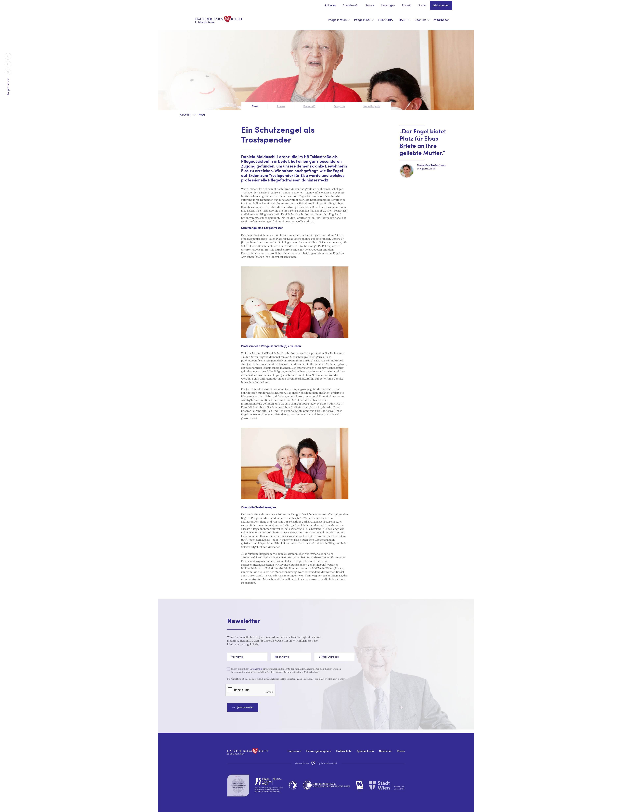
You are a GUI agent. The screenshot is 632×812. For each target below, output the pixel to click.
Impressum (294, 751)
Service (369, 5)
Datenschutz (256, 669)
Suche (422, 5)
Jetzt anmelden (245, 707)
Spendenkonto (365, 751)
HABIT (403, 20)
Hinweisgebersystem (318, 751)
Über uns (420, 20)
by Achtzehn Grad (327, 763)
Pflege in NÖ (362, 20)
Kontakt (406, 5)
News (201, 115)
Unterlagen (388, 5)
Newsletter (385, 751)
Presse (401, 751)
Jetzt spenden (441, 5)
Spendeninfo (350, 5)
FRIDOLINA (385, 20)
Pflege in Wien (337, 20)
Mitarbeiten (441, 20)
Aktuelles (330, 5)
